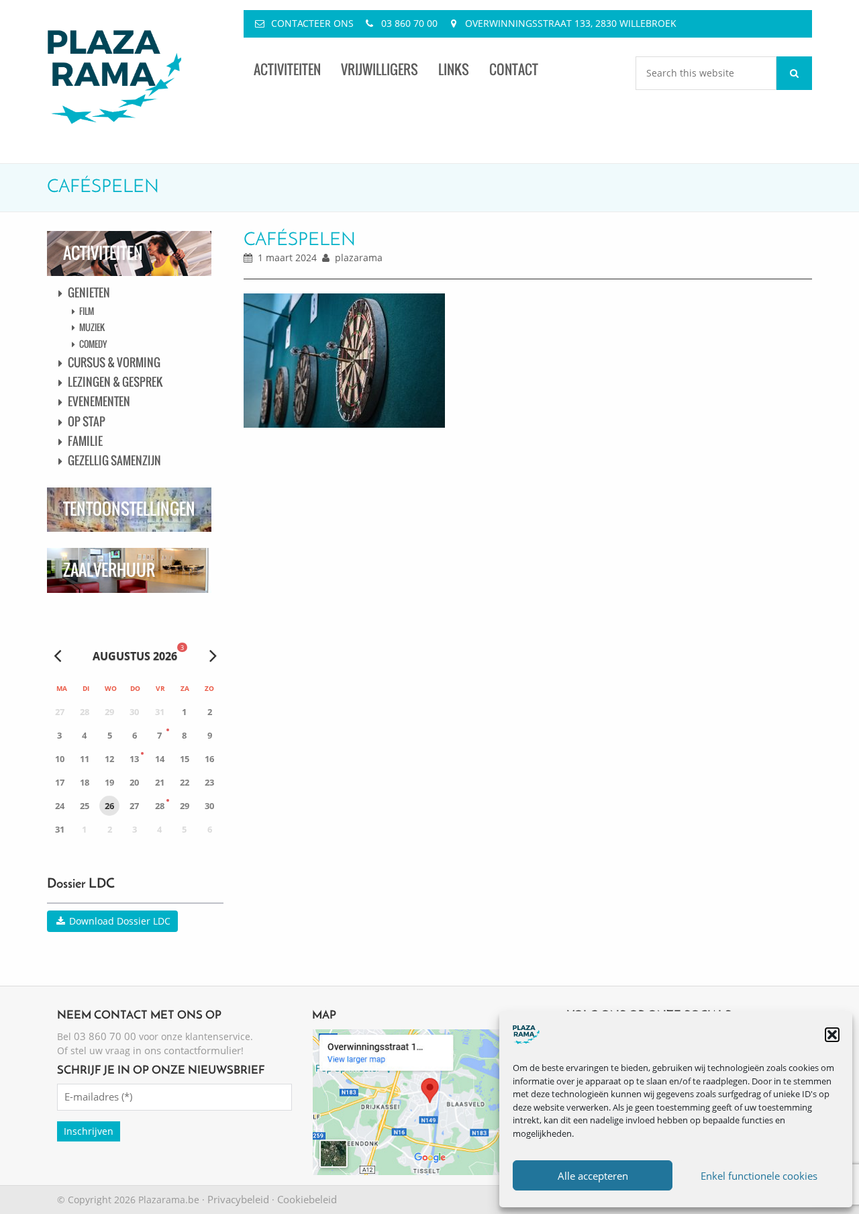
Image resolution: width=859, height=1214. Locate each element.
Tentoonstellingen (129, 508)
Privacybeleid (238, 1199)
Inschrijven (88, 1131)
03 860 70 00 (409, 23)
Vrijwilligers (379, 69)
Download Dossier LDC (118, 921)
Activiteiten (287, 69)
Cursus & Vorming (114, 362)
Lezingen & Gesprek (115, 381)
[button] (832, 1034)
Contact (513, 69)
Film (86, 311)
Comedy (93, 344)
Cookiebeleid (307, 1199)
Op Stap (86, 421)
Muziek (92, 327)
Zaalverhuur (109, 569)
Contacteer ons (312, 23)
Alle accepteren (593, 1175)
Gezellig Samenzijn (114, 460)
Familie (85, 440)
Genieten (89, 292)
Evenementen (99, 401)
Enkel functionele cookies (759, 1175)
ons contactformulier (192, 1050)
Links (453, 69)
